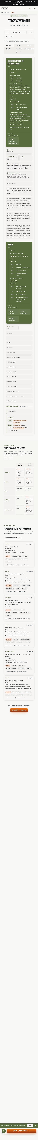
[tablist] (19, 49)
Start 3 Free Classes (19, 710)
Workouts (7, 12)
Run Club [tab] (19, 49)
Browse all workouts (11, 537)
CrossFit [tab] (8, 45)
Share (10, 36)
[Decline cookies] (35, 1125)
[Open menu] (35, 8)
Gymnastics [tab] (19, 52)
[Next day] (31, 32)
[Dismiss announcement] (36, 3)
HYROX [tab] (19, 45)
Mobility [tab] (8, 49)
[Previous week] (6, 458)
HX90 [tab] (29, 45)
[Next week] (11, 458)
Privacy (23, 1125)
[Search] (30, 8)
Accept (30, 1125)
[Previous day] (7, 32)
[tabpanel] (19, 245)
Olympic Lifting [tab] (29, 49)
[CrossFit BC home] (4, 8)
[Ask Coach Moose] (4, 1131)
